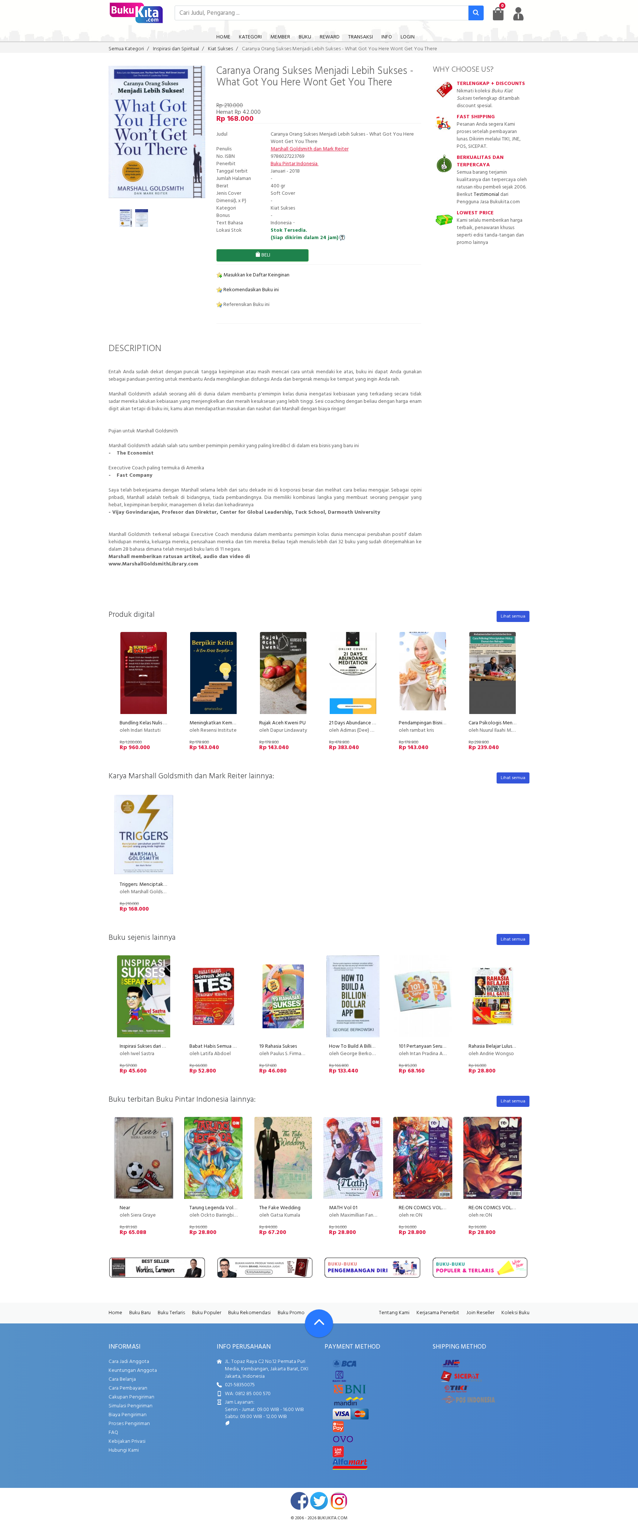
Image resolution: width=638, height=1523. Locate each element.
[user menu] (518, 13)
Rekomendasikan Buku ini (250, 290)
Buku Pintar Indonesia (295, 164)
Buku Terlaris (171, 1313)
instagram (338, 1501)
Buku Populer (206, 1313)
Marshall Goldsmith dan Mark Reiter (310, 149)
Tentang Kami (394, 1313)
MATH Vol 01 (343, 1208)
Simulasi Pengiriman (130, 1406)
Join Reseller (480, 1313)
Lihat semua (513, 616)
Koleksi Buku (515, 1313)
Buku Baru (140, 1313)
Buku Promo (291, 1313)
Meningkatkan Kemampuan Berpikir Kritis (234, 723)
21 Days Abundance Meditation (363, 723)
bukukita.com (332, 1518)
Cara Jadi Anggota (129, 1361)
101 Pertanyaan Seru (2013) (427, 1046)
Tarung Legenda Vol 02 (214, 1208)
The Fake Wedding (280, 1208)
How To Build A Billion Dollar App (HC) (370, 1046)
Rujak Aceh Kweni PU (282, 723)
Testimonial (486, 194)
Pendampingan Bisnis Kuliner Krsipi (436, 723)
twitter (319, 1501)
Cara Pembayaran (128, 1388)
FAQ (113, 1432)
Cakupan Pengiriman (131, 1397)
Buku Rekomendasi (249, 1313)
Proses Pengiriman (129, 1424)
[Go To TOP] (319, 1323)
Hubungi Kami (124, 1450)
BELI (265, 255)
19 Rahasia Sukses (278, 1046)
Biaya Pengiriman (128, 1415)
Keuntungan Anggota (133, 1370)
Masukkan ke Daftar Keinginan (255, 275)
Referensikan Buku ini (246, 304)
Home (115, 1313)
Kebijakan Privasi (127, 1441)
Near (125, 1208)
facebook (299, 1501)
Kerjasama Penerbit (437, 1313)
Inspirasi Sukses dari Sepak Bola (153, 1046)
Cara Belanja (122, 1379)
